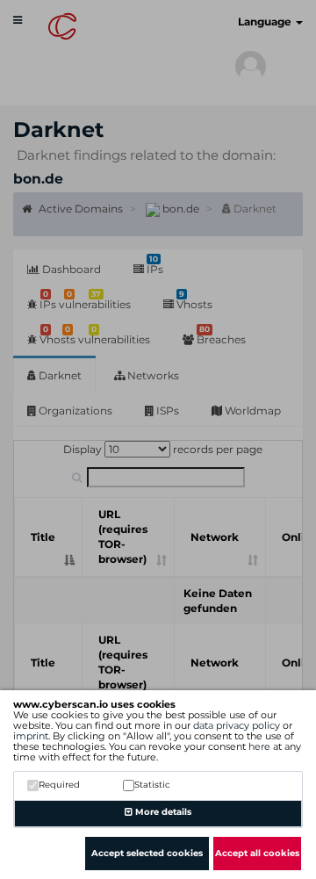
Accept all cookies (257, 853)
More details (162, 812)
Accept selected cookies (147, 853)
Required (59, 784)
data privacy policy (236, 725)
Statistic (152, 784)
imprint (30, 736)
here (259, 746)
